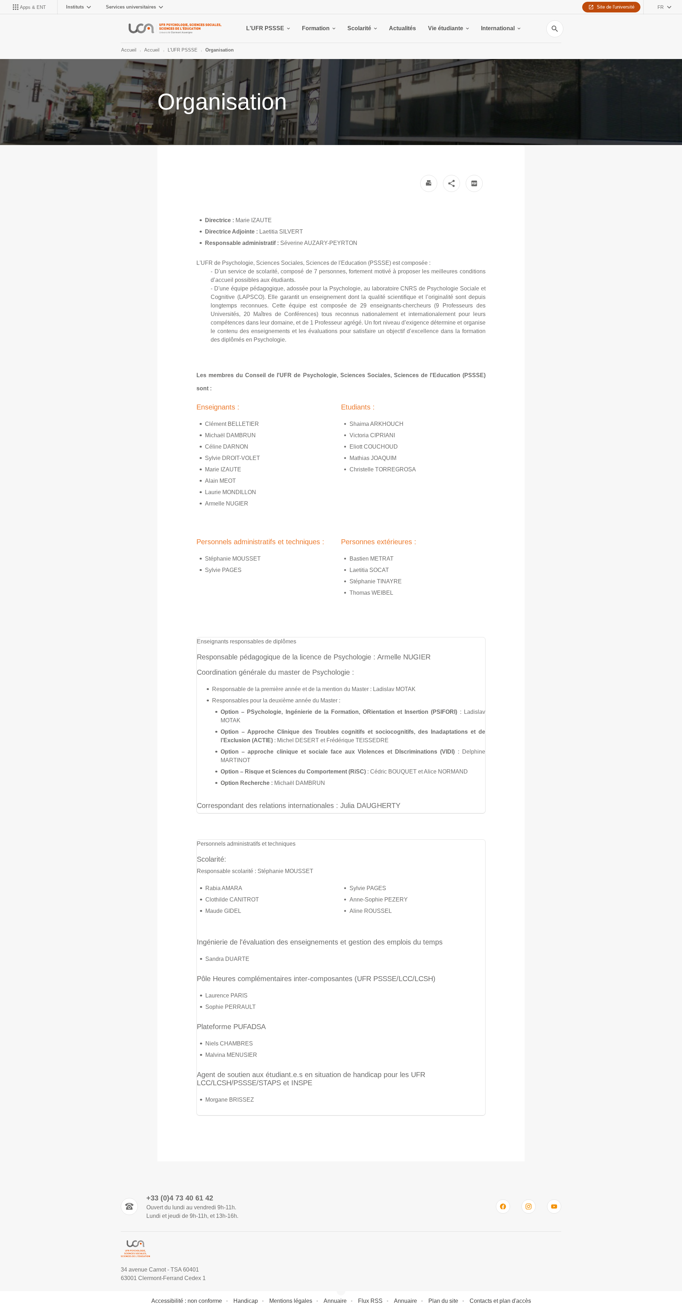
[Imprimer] (428, 183)
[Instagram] (528, 1206)
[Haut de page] (44, 1289)
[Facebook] (503, 1206)
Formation (316, 28)
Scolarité (359, 28)
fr (660, 7)
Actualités (402, 28)
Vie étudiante (445, 28)
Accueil (128, 50)
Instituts (75, 7)
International (498, 28)
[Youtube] (554, 1206)
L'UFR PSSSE (265, 28)
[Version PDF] (474, 183)
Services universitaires (131, 7)
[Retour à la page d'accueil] (175, 28)
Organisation (219, 50)
